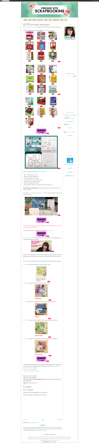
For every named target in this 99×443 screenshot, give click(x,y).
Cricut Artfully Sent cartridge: (48, 30)
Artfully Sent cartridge (41, 171)
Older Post (59, 419)
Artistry (26, 301)
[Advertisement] (70, 94)
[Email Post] (36, 382)
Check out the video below (28, 237)
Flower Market (27, 320)
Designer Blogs (53, 441)
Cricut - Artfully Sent (31, 383)
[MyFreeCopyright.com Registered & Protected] (39, 430)
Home (42, 419)
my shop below (50, 230)
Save (59, 61)
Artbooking (27, 283)
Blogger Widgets (71, 118)
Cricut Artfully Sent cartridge (30, 27)
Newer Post (25, 419)
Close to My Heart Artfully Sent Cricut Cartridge (38, 193)
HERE (59, 193)
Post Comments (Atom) (34, 422)
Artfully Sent (26, 264)
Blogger (72, 175)
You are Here (26, 338)
